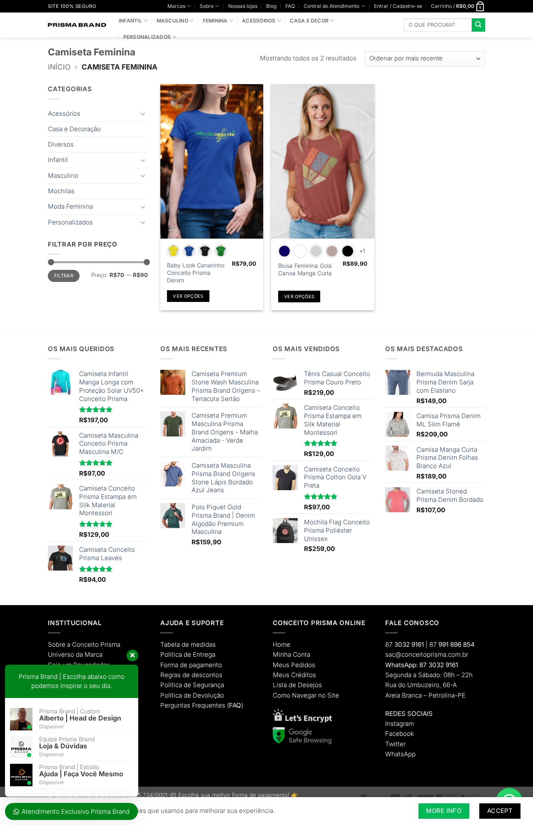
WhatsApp (400, 754)
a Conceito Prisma (93, 644)
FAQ (290, 6)
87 (404, 644)
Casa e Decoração (74, 129)
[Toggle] (143, 113)
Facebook (399, 734)
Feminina (215, 20)
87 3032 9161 (438, 665)
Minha (282, 654)
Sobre (206, 6)
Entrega (204, 654)
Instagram (399, 724)
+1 (362, 251)
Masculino (172, 20)
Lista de (284, 685)
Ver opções (188, 296)
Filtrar (63, 276)
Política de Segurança (192, 685)
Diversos (61, 144)
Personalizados (147, 37)
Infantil (130, 20)
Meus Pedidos (294, 665)
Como (281, 695)
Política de (175, 654)
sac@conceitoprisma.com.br (426, 654)
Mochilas (61, 191)
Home (281, 644)
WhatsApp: (401, 665)
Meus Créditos (294, 675)
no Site (328, 695)
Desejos (310, 685)
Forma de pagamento (191, 665)
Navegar (304, 695)
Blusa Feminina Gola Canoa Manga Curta (305, 269)
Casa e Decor (309, 20)
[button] (398, 6)
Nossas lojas (242, 6)
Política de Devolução (192, 695)
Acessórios (258, 20)
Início (59, 66)
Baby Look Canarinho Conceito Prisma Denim (195, 273)
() (235, 705)
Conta (301, 654)
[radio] (173, 250)
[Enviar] (478, 25)
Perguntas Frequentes (192, 705)
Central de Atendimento (331, 6)
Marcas (176, 6)
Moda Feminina (70, 206)
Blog (271, 6)
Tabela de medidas (188, 644)
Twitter (395, 744)
